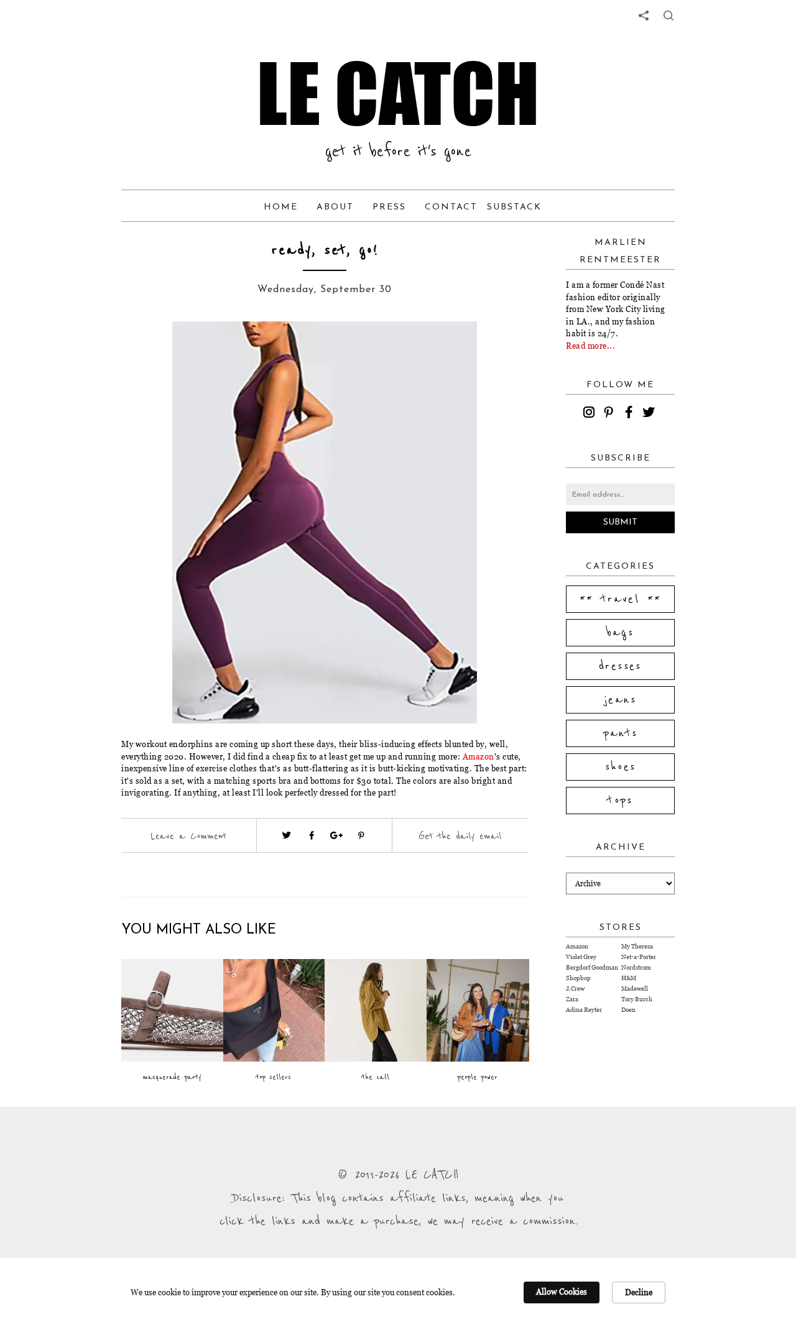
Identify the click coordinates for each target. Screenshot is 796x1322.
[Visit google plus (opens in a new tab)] (336, 835)
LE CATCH (398, 93)
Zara (572, 999)
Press (389, 207)
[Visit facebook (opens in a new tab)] (312, 835)
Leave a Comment (188, 836)
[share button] (668, 15)
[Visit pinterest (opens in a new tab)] (361, 835)
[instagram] (590, 414)
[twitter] (650, 414)
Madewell (634, 989)
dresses (620, 666)
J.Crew (575, 989)
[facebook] (630, 414)
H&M (628, 978)
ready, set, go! (324, 250)
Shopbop (578, 978)
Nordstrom (636, 967)
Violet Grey (581, 957)
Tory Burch (636, 999)
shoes (620, 767)
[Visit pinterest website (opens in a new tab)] (149, 349)
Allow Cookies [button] (561, 1292)
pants (620, 733)
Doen (628, 1010)
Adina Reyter (584, 1010)
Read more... (590, 346)
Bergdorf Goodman (592, 967)
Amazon (478, 756)
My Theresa (637, 946)
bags (620, 632)
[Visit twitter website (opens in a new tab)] (287, 835)
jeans (620, 699)
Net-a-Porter (638, 957)
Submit (620, 522)
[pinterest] (610, 414)
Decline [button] (638, 1292)
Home (281, 207)
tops (620, 800)
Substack (514, 207)
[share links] (643, 15)
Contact (451, 207)
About (335, 207)
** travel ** (621, 599)
